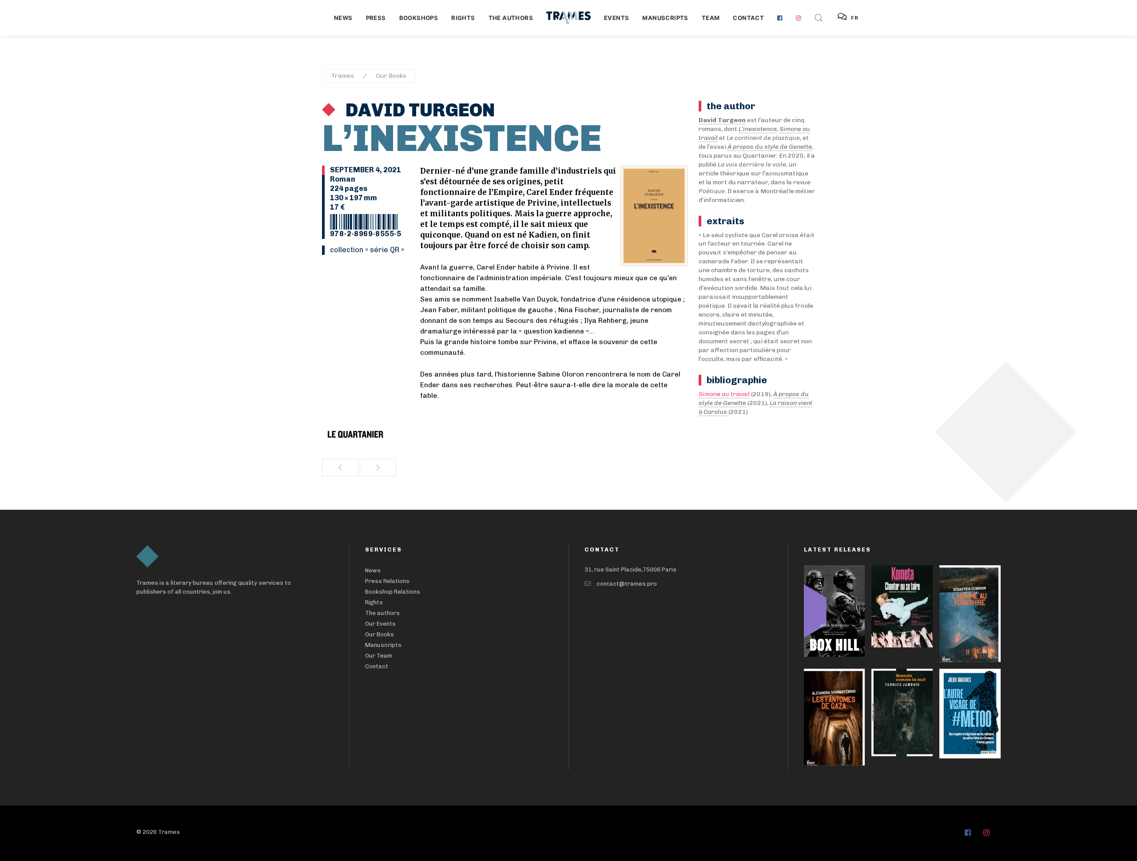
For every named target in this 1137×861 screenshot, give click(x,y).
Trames (342, 75)
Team (711, 17)
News (343, 17)
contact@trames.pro (626, 583)
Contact (748, 17)
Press (376, 17)
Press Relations (387, 581)
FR (855, 18)
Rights (463, 17)
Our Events (380, 623)
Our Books (391, 75)
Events (616, 17)
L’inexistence (758, 129)
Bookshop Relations (392, 591)
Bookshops (418, 17)
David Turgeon (418, 110)
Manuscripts (665, 17)
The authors (511, 17)
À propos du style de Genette (770, 147)
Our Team (378, 655)
